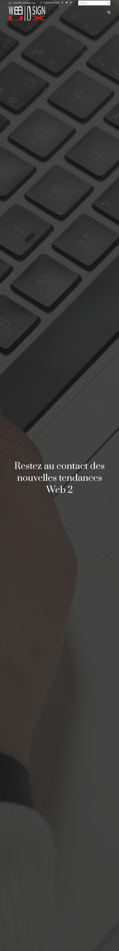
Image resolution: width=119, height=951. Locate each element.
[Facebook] (62, 3)
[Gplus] (71, 3)
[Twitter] (66, 3)
